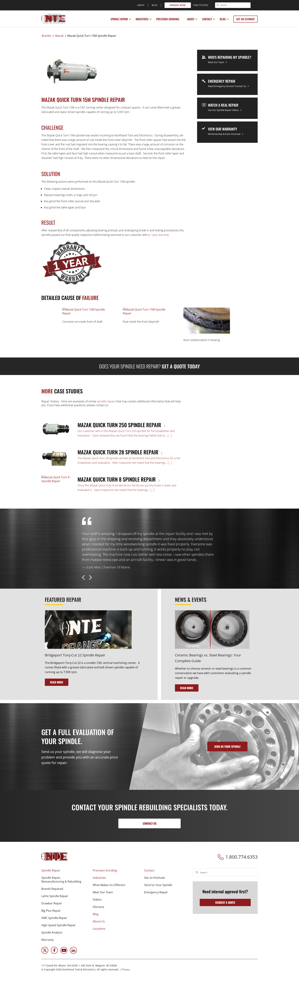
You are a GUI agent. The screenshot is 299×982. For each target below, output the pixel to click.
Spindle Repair (119, 19)
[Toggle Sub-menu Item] (130, 19)
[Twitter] (44, 953)
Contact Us (149, 823)
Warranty (47, 940)
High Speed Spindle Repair (58, 925)
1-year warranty (159, 235)
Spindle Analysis (51, 932)
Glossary (98, 907)
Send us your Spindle (227, 746)
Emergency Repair (156, 892)
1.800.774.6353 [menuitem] (200, 5)
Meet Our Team (103, 892)
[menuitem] (119, 19)
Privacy (126, 969)
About (190, 19)
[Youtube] (63, 953)
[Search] (218, 5)
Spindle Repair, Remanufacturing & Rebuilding (61, 879)
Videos (97, 899)
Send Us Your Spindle (158, 885)
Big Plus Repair (51, 911)
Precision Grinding (167, 19)
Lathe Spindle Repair (54, 896)
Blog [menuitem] (154, 5)
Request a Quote (225, 902)
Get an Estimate (245, 19)
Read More (56, 682)
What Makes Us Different (109, 885)
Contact (207, 19)
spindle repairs (106, 401)
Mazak (59, 36)
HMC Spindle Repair (54, 918)
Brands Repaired (52, 889)
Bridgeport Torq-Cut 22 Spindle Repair (75, 655)
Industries (142, 19)
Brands (46, 36)
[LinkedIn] (73, 953)
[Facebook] (54, 953)
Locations (99, 929)
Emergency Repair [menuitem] (178, 5)
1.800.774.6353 (241, 857)
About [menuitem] (141, 5)
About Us (99, 921)
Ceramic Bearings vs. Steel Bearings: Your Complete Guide (208, 658)
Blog (223, 19)
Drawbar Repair (51, 903)
